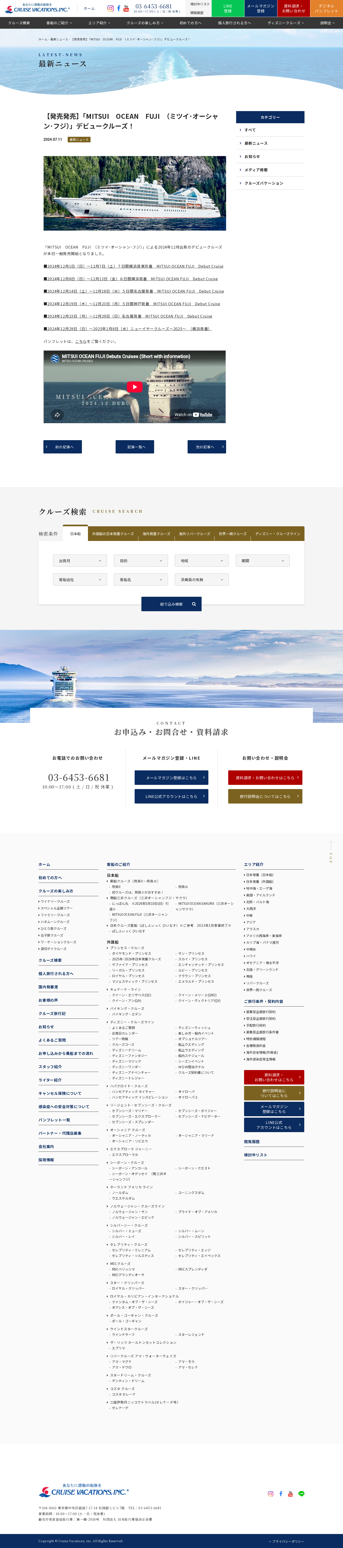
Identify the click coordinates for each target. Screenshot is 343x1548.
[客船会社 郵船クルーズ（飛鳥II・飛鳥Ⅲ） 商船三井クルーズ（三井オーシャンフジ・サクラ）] (80, 579)
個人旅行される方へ (234, 22)
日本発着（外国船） (261, 881)
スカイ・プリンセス (193, 959)
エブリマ (118, 1348)
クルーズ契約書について (196, 1072)
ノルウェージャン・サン (129, 1211)
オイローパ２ (188, 1097)
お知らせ (252, 156)
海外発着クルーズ (156, 533)
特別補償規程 (256, 1038)
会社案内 (46, 1146)
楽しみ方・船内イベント (196, 1033)
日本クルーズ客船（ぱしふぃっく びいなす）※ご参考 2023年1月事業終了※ (170, 925)
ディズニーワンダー (126, 1066)
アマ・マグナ (121, 1361)
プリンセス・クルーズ (126, 947)
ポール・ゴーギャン (126, 1321)
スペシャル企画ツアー (57, 908)
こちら (81, 341)
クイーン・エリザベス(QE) (131, 995)
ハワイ (251, 956)
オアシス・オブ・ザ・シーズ (132, 1307)
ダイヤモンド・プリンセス (131, 953)
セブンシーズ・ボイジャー (197, 1110)
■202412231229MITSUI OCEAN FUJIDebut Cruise (127, 316)
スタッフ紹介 (50, 1066)
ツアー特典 (119, 1038)
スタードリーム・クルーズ (130, 1375)
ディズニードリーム (126, 1050)
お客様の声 (48, 1000)
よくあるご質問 (52, 1040)
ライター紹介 (50, 1080)
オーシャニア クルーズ (127, 1129)
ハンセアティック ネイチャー (133, 1091)
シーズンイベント (191, 1061)
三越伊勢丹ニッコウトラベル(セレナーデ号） (144, 1402)
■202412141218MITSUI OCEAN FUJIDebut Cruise (133, 291)
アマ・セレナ (188, 1367)
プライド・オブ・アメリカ (197, 1211)
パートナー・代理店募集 (60, 1133)
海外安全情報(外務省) (262, 1052)
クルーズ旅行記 (52, 1013)
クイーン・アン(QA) (126, 1000)
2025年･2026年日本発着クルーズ (136, 959)
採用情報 (46, 1159)
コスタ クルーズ (122, 1388)
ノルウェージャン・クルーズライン (137, 1206)
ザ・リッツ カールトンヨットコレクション (143, 1342)
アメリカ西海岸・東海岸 (264, 935)
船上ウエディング (191, 1044)
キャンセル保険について (60, 1093)
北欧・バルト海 (257, 901)
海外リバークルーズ (194, 533)
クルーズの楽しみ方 (143, 22)
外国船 (113, 942)
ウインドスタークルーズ (128, 1329)
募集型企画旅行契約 (261, 1011)
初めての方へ (191, 22)
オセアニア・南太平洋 (262, 962)
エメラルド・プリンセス (196, 981)
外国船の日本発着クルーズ (113, 533)
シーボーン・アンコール (129, 1168)
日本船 (75, 533)
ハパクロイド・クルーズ (128, 1086)
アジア (251, 922)
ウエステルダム (123, 1198)
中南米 (251, 949)
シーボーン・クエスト (194, 1168)
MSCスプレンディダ (192, 1269)
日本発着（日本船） (261, 874)
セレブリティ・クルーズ (128, 1244)
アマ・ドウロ (121, 1367)
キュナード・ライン (125, 989)
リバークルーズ (257, 983)
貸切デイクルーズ (53, 948)
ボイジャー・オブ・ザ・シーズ (201, 1301)
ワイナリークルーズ (55, 901)
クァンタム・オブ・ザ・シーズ (134, 1301)
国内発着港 (48, 987)
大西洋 (251, 908)
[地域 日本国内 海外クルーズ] (202, 561)
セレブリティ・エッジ (194, 1250)
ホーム (89, 8)
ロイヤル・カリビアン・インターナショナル (144, 1296)
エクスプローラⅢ (124, 1154)
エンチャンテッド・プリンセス (201, 964)
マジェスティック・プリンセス (134, 981)
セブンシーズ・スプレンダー (132, 1122)
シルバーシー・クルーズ (128, 1225)
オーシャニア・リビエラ (129, 1141)
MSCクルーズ (120, 1263)
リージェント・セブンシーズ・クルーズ (140, 1105)
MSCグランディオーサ (127, 1274)
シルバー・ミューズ (126, 1231)
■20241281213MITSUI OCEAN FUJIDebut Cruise (130, 278)
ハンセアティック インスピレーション (139, 1097)
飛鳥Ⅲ (183, 886)
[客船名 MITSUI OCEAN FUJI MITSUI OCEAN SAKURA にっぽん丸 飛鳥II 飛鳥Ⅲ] (141, 579)
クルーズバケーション (264, 183)
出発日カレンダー (124, 1033)
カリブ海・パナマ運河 (262, 942)
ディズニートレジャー (127, 1078)
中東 (249, 915)
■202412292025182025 (127, 328)
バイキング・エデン (126, 1014)
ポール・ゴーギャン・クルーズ (133, 1315)
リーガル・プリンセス (128, 970)
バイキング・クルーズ (126, 1008)
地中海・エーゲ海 (259, 888)
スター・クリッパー (193, 1288)
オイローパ (186, 1091)
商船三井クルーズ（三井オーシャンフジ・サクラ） (149, 897)
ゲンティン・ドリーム (127, 1380)
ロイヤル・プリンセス (128, 975)
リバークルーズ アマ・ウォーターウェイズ (142, 1356)
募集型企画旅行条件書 (262, 1032)
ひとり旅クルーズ (53, 928)
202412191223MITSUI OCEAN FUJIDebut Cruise (133, 303)
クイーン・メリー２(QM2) (197, 995)
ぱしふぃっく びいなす (128, 931)
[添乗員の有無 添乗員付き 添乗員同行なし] (202, 579)
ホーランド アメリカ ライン (131, 1187)
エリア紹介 (97, 22)
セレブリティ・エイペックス (199, 1255)
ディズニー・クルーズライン (277, 533)
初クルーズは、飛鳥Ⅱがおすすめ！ (137, 892)
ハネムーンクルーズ (55, 921)
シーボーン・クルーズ (126, 1162)
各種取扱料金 (256, 1045)
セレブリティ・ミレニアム (131, 1250)
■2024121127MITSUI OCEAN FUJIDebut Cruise (133, 266)
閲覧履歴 (252, 1141)
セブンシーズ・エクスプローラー (136, 1116)
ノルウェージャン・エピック (132, 1217)
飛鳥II (115, 886)
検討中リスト (256, 1155)
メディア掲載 (256, 169)
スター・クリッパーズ (126, 1282)
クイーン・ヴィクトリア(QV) (199, 1000)
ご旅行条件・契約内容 (263, 1001)
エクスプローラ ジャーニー (130, 1149)
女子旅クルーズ (52, 935)
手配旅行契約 (256, 1025)
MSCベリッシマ (123, 1269)
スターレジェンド (191, 1334)
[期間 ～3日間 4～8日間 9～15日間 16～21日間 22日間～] (263, 561)
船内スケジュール (191, 1055)
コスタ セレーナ (123, 1394)
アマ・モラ (186, 1361)
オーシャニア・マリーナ (196, 1135)
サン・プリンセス (191, 953)
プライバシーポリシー (288, 1541)
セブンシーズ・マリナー (129, 1110)
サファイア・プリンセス (129, 964)
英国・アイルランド (260, 895)
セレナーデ (119, 1407)
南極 (249, 976)
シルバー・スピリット (194, 1236)
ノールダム (119, 1192)
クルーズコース (122, 1044)
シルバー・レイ (123, 1236)
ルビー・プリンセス (193, 970)
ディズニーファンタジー (129, 1055)
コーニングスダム (191, 1192)
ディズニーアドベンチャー (131, 1072)
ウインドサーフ (123, 1334)
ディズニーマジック (126, 1061)
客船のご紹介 (57, 22)
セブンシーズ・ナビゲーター (199, 1116)
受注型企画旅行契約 (261, 1018)
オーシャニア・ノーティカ (131, 1135)
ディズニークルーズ (284, 22)
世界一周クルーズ (233, 533)
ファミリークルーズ (55, 915)
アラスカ (252, 929)
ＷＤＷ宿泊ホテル (191, 1066)
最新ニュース (59, 39)
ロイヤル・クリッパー (128, 1288)
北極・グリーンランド (262, 969)
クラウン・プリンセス (194, 975)
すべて (250, 130)
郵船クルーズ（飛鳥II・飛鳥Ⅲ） (134, 881)
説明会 (325, 22)
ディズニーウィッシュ (194, 1027)
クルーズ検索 (19, 22)
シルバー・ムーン (191, 1231)
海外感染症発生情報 (261, 1059)
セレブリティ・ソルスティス (132, 1255)
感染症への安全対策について (63, 1106)
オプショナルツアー (192, 1038)
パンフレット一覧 (54, 1120)
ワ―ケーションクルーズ (58, 942)
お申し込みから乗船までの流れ (65, 1053)
